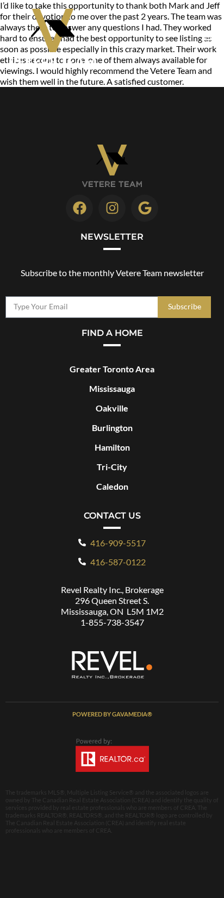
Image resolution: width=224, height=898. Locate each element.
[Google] (144, 208)
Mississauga (112, 388)
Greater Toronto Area (112, 369)
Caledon (112, 486)
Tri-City (112, 467)
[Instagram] (112, 208)
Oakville (112, 408)
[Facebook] (79, 208)
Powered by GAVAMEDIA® (112, 714)
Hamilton (112, 447)
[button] (206, 37)
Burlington (112, 427)
